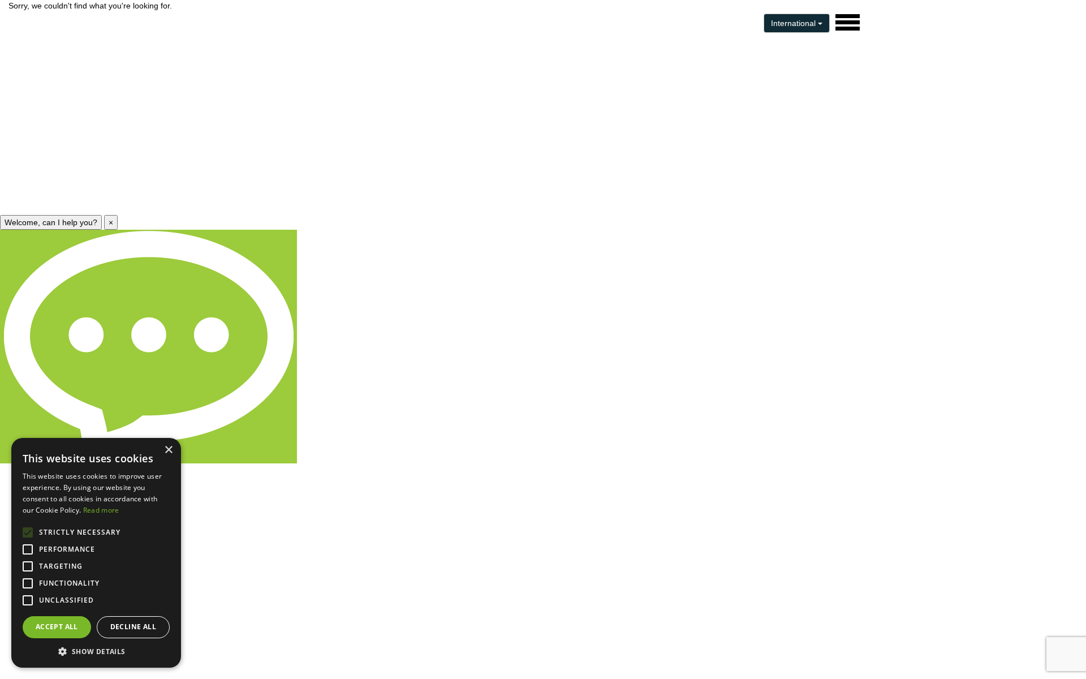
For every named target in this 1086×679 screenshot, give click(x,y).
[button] (96, 651)
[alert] (96, 553)
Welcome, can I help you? (51, 222)
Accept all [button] (57, 626)
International (794, 23)
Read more (101, 510)
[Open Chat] (148, 346)
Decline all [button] (133, 626)
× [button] (168, 450)
